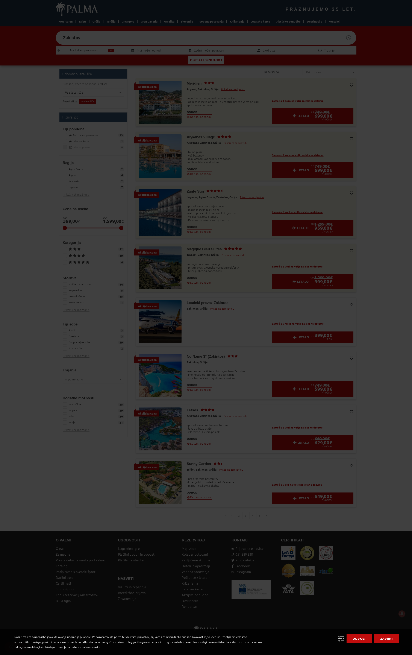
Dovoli (359, 638)
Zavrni (386, 638)
